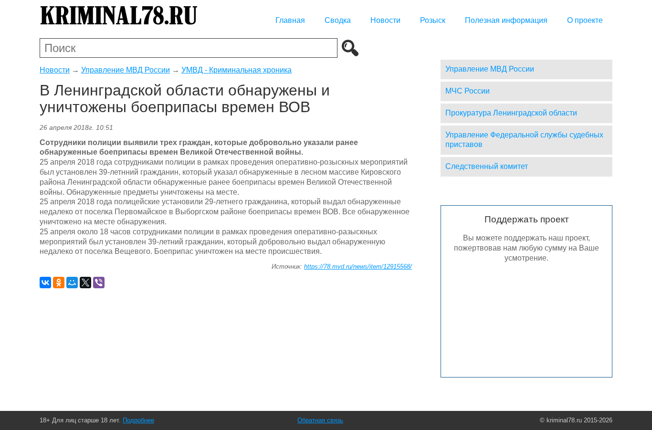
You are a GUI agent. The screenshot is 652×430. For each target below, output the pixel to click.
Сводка (338, 20)
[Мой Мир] (72, 282)
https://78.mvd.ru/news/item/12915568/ (358, 266)
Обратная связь (320, 420)
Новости (385, 20)
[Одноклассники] (58, 282)
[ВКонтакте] (45, 282)
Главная (290, 20)
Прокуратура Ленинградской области (511, 113)
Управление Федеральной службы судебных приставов (524, 140)
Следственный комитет (486, 166)
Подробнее (138, 420)
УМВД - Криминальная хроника (236, 70)
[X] (85, 282)
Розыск (432, 20)
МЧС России (467, 91)
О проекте (585, 20)
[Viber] (99, 282)
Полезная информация (506, 20)
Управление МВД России (125, 70)
